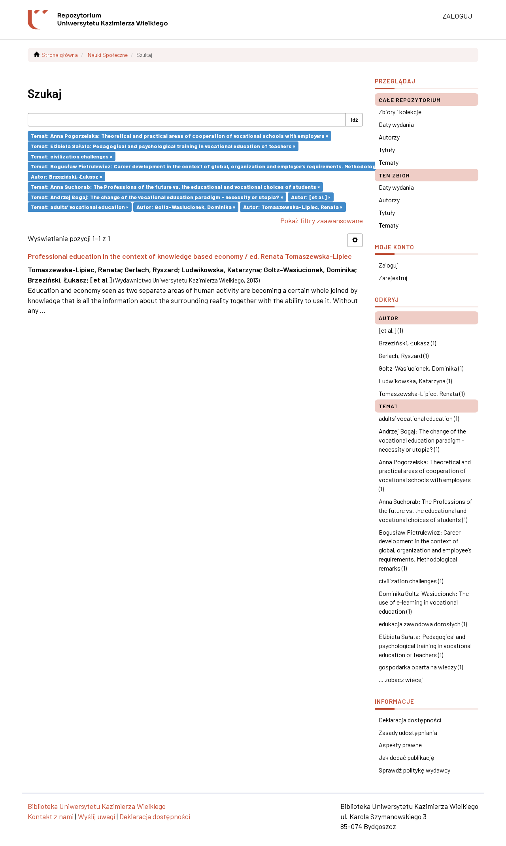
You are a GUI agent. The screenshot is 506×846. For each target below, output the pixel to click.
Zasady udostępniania (408, 732)
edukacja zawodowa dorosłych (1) (423, 623)
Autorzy (389, 137)
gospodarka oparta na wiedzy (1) (421, 667)
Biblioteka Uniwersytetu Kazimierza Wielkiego (97, 806)
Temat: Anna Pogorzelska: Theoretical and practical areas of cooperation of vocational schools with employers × (179, 135)
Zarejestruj (393, 277)
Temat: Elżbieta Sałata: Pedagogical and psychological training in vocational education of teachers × (163, 146)
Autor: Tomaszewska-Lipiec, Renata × (292, 206)
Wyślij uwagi (96, 816)
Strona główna (60, 54)
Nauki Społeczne (108, 54)
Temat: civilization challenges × (71, 156)
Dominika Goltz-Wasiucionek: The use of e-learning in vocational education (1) (424, 602)
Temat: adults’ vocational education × (79, 206)
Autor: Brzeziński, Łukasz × (66, 176)
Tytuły (387, 149)
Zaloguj (388, 265)
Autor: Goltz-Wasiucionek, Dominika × (185, 206)
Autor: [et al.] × (310, 196)
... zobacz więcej (401, 679)
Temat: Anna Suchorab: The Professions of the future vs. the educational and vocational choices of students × (175, 186)
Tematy (388, 162)
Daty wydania (396, 124)
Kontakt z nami (51, 816)
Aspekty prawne (400, 744)
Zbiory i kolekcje (400, 111)
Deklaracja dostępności (410, 720)
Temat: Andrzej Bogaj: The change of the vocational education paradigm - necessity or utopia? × (157, 196)
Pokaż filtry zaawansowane (321, 220)
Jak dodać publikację (406, 757)
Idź (354, 119)
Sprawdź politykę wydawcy (414, 770)
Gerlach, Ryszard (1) (404, 355)
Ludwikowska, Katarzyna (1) (415, 380)
